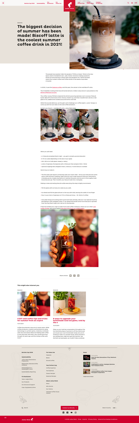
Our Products (25, 382)
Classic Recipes (50, 373)
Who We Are (49, 386)
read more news (88, 376)
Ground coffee (50, 360)
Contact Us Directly (99, 3)
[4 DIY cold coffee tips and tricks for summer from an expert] (33, 304)
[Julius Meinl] (3, 2)
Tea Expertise (50, 370)
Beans (48, 358)
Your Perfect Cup (81, 3)
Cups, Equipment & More (29, 387)
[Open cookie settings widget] (5, 417)
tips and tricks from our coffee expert (72, 208)
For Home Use (58, 3)
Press (79, 419)
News (47, 383)
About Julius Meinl (90, 3)
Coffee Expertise (51, 368)
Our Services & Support (28, 384)
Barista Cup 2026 (29, 3)
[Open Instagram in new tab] (75, 412)
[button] (128, 2)
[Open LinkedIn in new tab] (63, 412)
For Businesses (50, 3)
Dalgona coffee (57, 87)
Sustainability (41, 3)
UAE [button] (136, 3)
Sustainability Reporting (29, 372)
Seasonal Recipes (51, 376)
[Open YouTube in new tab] (71, 412)
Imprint (84, 419)
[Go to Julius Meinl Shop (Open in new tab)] (132, 2)
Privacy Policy (92, 419)
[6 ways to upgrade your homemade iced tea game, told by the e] (69, 304)
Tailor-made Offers (27, 379)
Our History (49, 389)
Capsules (48, 355)
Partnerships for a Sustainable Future (27, 368)
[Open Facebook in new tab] (67, 412)
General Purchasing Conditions (107, 419)
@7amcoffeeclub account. (49, 92)
